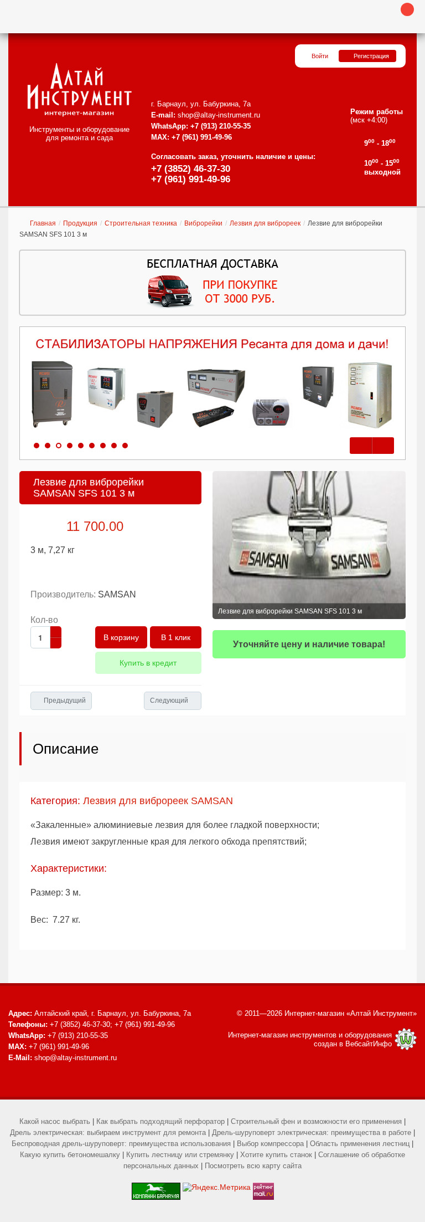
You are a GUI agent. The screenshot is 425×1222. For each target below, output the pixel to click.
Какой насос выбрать (54, 1121)
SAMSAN (117, 594)
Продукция (80, 223)
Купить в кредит (148, 662)
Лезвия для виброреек (265, 223)
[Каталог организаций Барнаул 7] (156, 1187)
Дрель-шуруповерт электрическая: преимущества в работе (311, 1132)
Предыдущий (65, 700)
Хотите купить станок (276, 1155)
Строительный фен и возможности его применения (316, 1121)
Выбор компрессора (270, 1143)
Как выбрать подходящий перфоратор (160, 1121)
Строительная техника (141, 223)
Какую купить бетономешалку (70, 1155)
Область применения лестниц (360, 1143)
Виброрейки (203, 223)
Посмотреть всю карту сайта (253, 1166)
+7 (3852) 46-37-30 (190, 168)
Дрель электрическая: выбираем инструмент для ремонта (108, 1132)
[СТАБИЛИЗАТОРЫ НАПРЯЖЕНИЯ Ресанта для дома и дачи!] (212, 384)
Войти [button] (320, 56)
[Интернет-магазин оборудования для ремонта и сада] (79, 90)
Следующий (169, 700)
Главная (43, 223)
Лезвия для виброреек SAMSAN (158, 800)
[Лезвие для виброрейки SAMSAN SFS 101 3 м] (309, 545)
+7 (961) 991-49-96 (190, 179)
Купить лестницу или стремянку (180, 1155)
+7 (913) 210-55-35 (220, 126)
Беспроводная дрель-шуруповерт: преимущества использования (121, 1143)
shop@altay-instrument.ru (219, 115)
